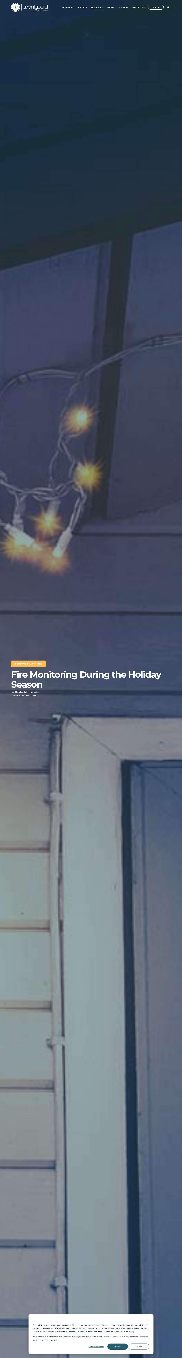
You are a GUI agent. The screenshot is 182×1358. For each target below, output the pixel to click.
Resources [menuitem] (97, 7)
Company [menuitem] (123, 7)
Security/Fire (22, 664)
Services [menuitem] (82, 7)
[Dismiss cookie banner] (148, 1320)
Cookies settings (96, 1346)
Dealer (155, 7)
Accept (118, 1346)
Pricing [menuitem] (110, 7)
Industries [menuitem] (68, 7)
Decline (139, 1346)
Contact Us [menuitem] (138, 7)
